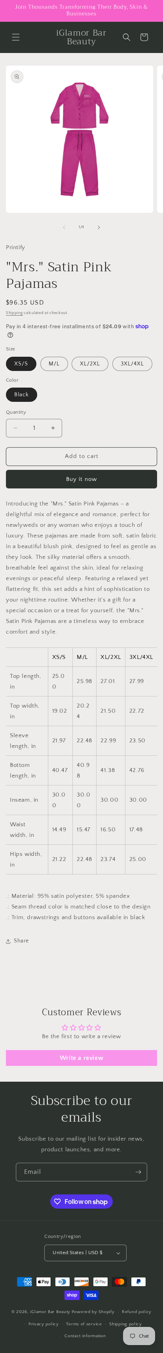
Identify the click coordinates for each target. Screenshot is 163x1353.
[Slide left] (64, 227)
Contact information (85, 1336)
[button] (16, 37)
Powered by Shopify (93, 1311)
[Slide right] (99, 227)
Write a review (81, 1058)
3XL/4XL (132, 364)
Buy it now (81, 479)
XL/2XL (90, 364)
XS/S (21, 364)
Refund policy (137, 1311)
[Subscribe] (138, 1172)
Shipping (14, 313)
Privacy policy (43, 1324)
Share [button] (21, 941)
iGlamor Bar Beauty (50, 1311)
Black (21, 395)
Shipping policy (125, 1324)
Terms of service (84, 1324)
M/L (54, 364)
